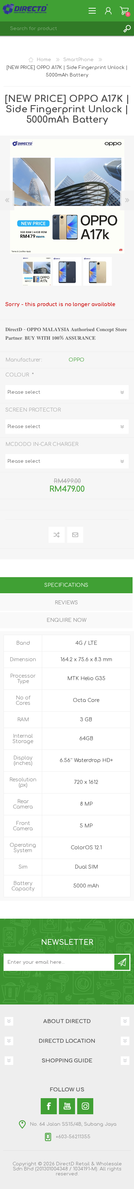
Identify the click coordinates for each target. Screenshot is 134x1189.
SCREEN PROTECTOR (33, 409)
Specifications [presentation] (66, 585)
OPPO (76, 360)
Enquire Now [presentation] (66, 620)
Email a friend (75, 535)
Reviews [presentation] (66, 602)
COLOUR (17, 374)
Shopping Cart (124, 11)
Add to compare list (57, 535)
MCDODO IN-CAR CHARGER (41, 444)
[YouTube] (67, 1106)
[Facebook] (49, 1106)
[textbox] (60, 28)
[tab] (66, 586)
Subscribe (121, 962)
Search (127, 28)
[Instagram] (85, 1106)
